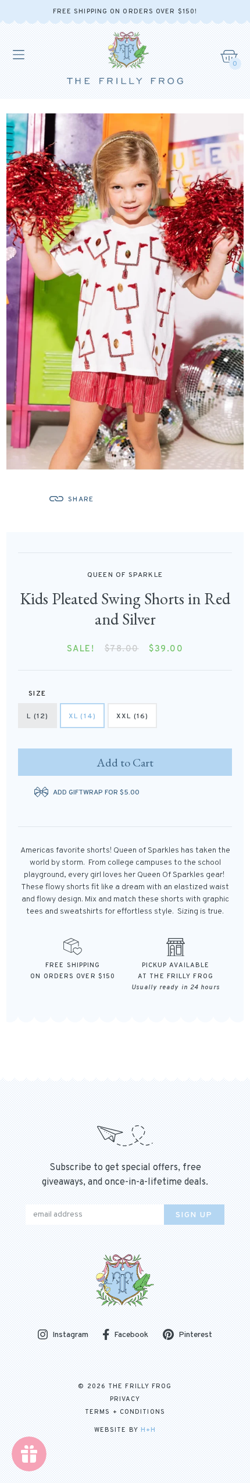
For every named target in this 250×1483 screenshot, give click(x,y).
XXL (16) (132, 716)
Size (37, 693)
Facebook (131, 1335)
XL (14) (82, 716)
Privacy (125, 1399)
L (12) (37, 716)
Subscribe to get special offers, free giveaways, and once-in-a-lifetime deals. (125, 1175)
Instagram (70, 1336)
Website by (125, 1430)
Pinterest (195, 1335)
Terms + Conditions (125, 1412)
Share (81, 499)
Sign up (194, 1215)
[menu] (18, 54)
